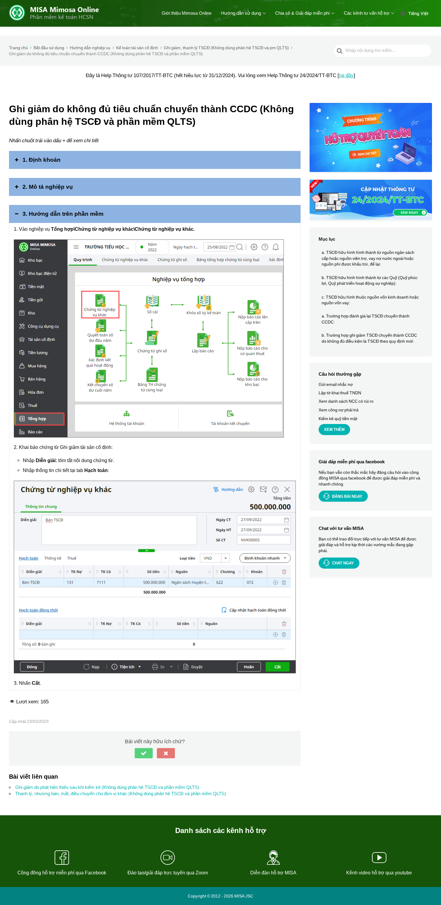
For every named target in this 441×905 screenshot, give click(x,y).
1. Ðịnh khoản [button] (41, 160)
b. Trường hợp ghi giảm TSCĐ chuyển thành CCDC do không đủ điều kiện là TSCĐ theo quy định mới (369, 338)
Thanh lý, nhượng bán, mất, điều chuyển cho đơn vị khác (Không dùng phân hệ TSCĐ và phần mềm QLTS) (120, 793)
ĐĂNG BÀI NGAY (347, 496)
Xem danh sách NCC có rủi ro (346, 401)
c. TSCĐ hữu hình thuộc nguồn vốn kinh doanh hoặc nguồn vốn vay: (370, 300)
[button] (144, 753)
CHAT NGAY (343, 563)
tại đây (346, 75)
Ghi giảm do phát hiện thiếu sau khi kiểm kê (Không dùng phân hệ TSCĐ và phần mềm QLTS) (107, 787)
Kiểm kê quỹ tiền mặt (338, 418)
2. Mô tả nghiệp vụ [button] (47, 187)
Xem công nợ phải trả (338, 409)
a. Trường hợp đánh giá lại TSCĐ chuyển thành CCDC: (366, 319)
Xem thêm (334, 430)
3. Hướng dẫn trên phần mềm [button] (63, 214)
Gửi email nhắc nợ (336, 384)
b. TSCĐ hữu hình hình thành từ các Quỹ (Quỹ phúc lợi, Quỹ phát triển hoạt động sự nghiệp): (370, 280)
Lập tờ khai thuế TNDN (340, 393)
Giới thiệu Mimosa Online (187, 13)
